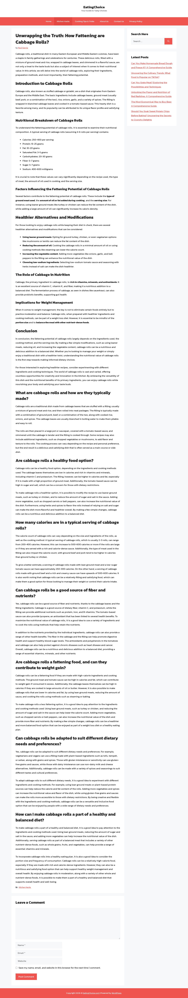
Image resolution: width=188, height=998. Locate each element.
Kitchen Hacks (63, 21)
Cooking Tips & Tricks (84, 21)
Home (48, 21)
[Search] (168, 41)
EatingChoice (94, 7)
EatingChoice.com (91, 993)
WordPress (116, 993)
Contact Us (119, 21)
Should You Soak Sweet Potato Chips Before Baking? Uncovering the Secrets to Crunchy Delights (151, 115)
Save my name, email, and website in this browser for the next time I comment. (59, 967)
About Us (104, 21)
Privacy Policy (135, 21)
